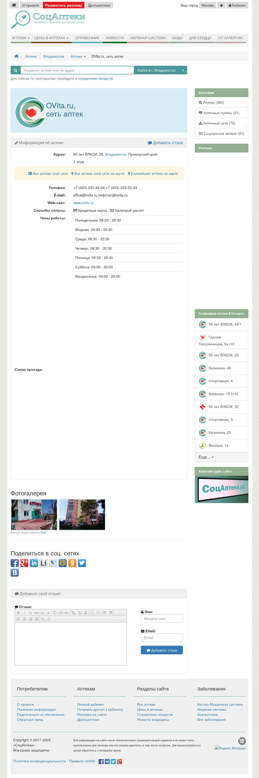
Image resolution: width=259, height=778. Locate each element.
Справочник (87, 38)
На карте (237, 313)
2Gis (43, 532)
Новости (115, 38)
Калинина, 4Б (219, 367)
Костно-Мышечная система (220, 704)
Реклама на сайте (92, 714)
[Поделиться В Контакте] (15, 573)
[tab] (221, 457)
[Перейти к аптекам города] (221, 5)
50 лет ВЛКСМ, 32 (223, 406)
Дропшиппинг (99, 5)
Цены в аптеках (50, 38)
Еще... (204, 457)
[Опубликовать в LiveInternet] (43, 563)
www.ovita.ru (83, 202)
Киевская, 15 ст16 (223, 393)
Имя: (148, 611)
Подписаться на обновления (40, 714)
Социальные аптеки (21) (223, 133)
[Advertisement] (191, 21)
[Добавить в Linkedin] (34, 563)
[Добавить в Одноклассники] (72, 563)
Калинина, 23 (219, 432)
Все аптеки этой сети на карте (98, 173)
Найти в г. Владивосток (156, 70)
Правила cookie (82, 760)
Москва (208, 5)
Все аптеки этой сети (50, 173)
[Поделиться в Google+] (24, 563)
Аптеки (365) (213, 102)
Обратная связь (30, 719)
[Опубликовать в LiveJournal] (53, 563)
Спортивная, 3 (220, 419)
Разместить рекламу (63, 5)
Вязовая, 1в (218, 444)
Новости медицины (153, 719)
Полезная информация (36, 709)
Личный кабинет (90, 704)
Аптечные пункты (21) (221, 112)
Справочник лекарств (154, 714)
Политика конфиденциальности (39, 760)
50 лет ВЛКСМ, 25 (223, 354)
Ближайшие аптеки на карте (154, 173)
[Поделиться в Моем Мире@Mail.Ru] (63, 563)
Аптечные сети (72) (218, 122)
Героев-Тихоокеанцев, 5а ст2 (216, 340)
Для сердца (200, 38)
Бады (177, 38)
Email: (150, 630)
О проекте (30, 5)
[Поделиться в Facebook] (15, 563)
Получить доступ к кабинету (100, 709)
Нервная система (148, 38)
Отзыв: (25, 606)
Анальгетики (207, 714)
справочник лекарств (95, 78)
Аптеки (19, 38)
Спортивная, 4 (220, 380)
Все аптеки (146, 704)
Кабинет (238, 5)
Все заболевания (211, 719)
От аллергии (230, 38)
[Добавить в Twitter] (82, 563)
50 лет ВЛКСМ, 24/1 (225, 323)
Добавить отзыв (167, 142)
